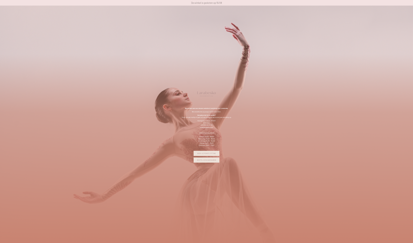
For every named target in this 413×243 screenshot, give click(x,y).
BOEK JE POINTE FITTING (206, 153)
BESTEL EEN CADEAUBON (206, 160)
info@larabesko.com (206, 127)
